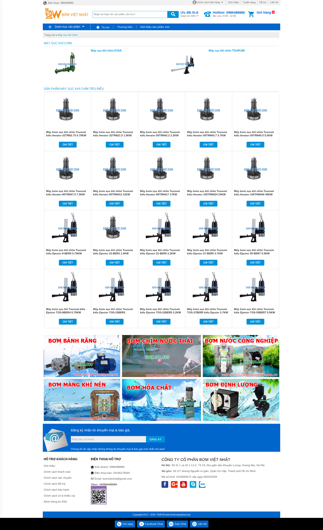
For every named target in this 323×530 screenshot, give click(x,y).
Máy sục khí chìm (68, 35)
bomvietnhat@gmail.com (117, 478)
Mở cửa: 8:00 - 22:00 (229, 14)
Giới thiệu (233, 2)
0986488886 (117, 466)
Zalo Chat (180, 523)
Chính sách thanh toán (57, 471)
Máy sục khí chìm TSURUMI (227, 50)
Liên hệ (274, 2)
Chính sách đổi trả (54, 483)
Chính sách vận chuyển (58, 477)
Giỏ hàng (264, 12)
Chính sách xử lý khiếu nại (59, 495)
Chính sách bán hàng (208, 2)
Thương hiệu (125, 26)
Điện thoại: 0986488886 (60, 2)
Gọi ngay (127, 523)
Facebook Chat (153, 523)
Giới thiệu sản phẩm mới (154, 26)
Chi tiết (68, 144)
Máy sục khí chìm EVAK (106, 50)
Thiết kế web (163, 514)
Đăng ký (155, 439)
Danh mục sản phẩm (67, 26)
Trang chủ (49, 35)
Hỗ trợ (262, 2)
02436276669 (121, 472)
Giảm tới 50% (189, 14)
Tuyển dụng (249, 2)
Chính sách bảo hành (56, 489)
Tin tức (105, 27)
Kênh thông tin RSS (55, 501)
